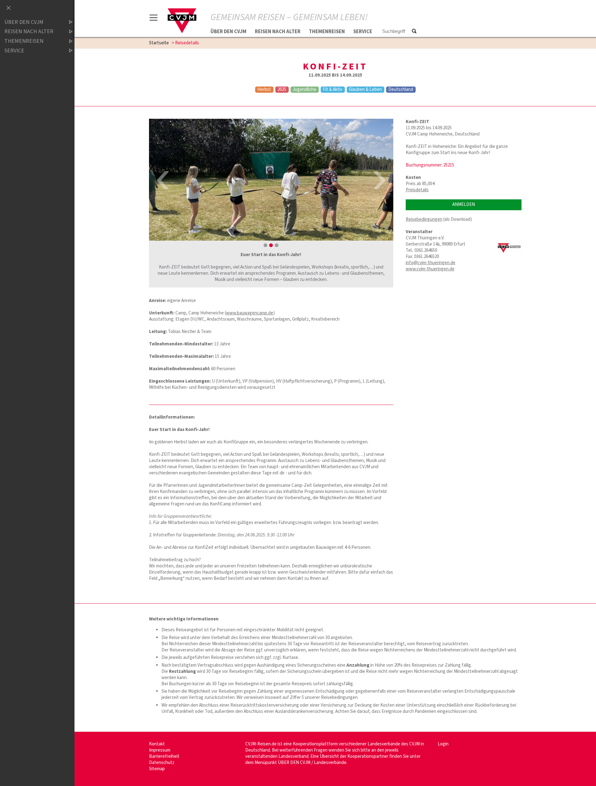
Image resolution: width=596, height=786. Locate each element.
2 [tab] (271, 245)
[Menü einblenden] (153, 18)
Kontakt (157, 744)
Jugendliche (304, 90)
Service (362, 31)
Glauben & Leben (365, 90)
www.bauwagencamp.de (249, 313)
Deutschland (400, 90)
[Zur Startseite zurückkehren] (182, 11)
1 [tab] (265, 245)
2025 (282, 90)
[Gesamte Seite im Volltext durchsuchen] (414, 31)
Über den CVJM (228, 31)
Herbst (264, 90)
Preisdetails (417, 190)
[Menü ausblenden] (8, 8)
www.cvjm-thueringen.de (430, 269)
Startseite (159, 43)
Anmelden (463, 204)
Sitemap (157, 769)
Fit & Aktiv (332, 90)
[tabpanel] (271, 180)
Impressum (159, 750)
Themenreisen (327, 31)
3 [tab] (276, 245)
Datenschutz (161, 762)
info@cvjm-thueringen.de (430, 263)
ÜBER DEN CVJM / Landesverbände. (312, 762)
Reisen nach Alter (277, 31)
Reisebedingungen (424, 219)
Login (443, 744)
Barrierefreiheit (164, 756)
